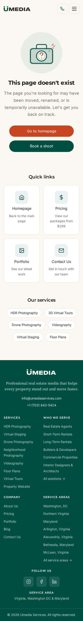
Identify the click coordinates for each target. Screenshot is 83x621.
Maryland (50, 521)
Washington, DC (55, 506)
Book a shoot (41, 146)
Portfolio (10, 521)
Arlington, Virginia (56, 529)
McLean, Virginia (56, 552)
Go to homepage (41, 131)
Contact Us (12, 537)
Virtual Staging (28, 337)
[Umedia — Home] (17, 8)
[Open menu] (74, 9)
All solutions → (54, 479)
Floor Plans (58, 337)
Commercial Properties (60, 457)
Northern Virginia (56, 514)
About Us (11, 506)
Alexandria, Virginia (58, 537)
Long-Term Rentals (57, 442)
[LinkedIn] (54, 582)
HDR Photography (24, 313)
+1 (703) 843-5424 (41, 405)
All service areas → (57, 560)
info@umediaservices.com (41, 398)
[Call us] (62, 9)
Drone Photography (26, 325)
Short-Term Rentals (57, 434)
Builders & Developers (59, 450)
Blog (7, 529)
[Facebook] (41, 582)
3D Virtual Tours (60, 313)
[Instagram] (29, 582)
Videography (61, 325)
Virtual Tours (13, 479)
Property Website (17, 486)
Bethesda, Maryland (58, 545)
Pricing (9, 514)
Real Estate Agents (57, 426)
